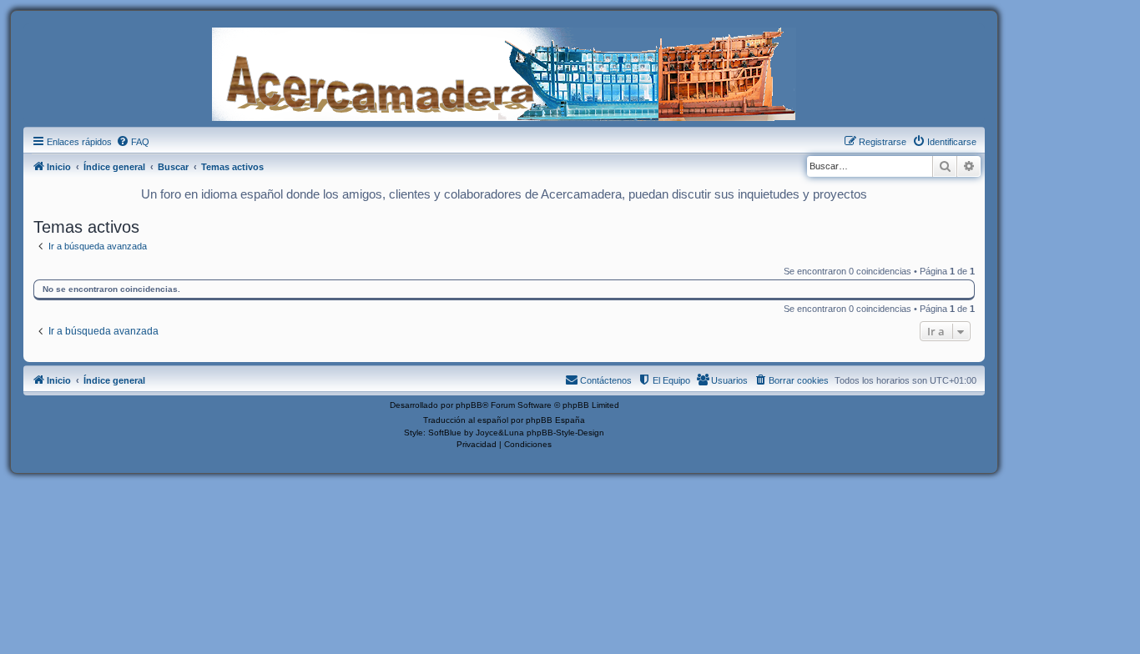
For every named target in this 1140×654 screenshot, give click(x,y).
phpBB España (555, 420)
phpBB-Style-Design (565, 432)
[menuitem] (132, 142)
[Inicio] (504, 73)
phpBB (469, 405)
